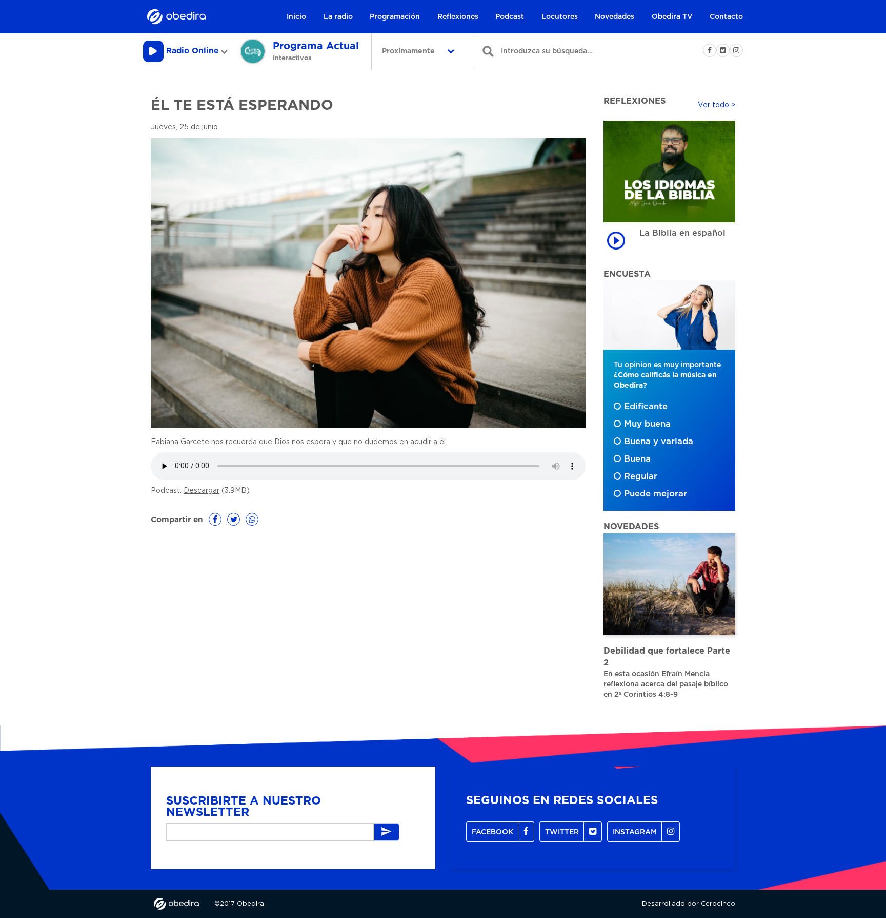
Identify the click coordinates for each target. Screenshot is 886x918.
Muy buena (647, 424)
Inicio (296, 17)
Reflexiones (457, 17)
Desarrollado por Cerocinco (688, 904)
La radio (338, 17)
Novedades (614, 17)
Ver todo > (716, 105)
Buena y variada (658, 441)
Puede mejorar (655, 494)
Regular (640, 476)
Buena (637, 459)
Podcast (509, 17)
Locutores (559, 17)
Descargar (201, 490)
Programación (395, 17)
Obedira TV (672, 17)
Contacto (726, 17)
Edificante (646, 407)
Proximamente (409, 51)
